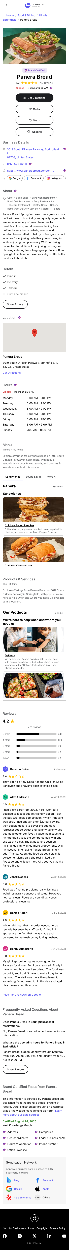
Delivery (10, 655)
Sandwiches (12, 476)
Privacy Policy (57, 1228)
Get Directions (12, 372)
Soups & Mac (34, 476)
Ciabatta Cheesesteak (18, 565)
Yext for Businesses (15, 1228)
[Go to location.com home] (34, 5)
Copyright (42, 1228)
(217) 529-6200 (17, 164)
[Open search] (6, 5)
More (50, 476)
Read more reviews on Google (22, 994)
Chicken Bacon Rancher (19, 525)
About (31, 1228)
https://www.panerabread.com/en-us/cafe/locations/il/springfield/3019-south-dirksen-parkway (31, 171)
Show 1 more (15, 304)
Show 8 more (15, 1069)
